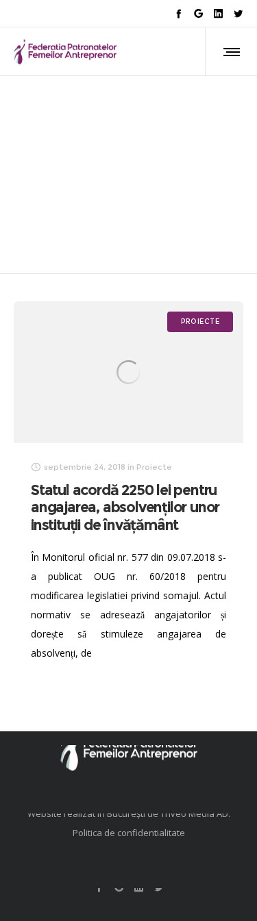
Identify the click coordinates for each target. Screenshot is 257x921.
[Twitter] (238, 13)
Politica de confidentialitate (129, 833)
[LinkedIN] (218, 13)
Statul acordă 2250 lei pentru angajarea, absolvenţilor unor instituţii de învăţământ (125, 507)
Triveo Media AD (194, 813)
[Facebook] (178, 13)
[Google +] (198, 13)
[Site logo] (65, 51)
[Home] (128, 745)
